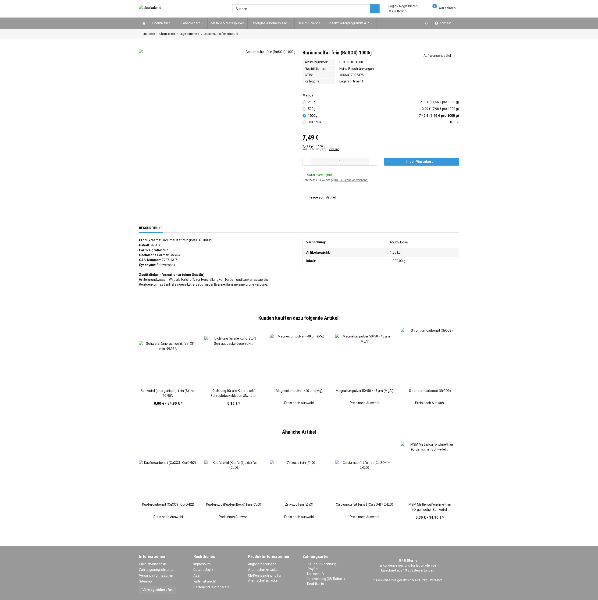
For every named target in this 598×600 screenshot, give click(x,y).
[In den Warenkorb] (142, 47)
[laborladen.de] (150, 8)
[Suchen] (375, 9)
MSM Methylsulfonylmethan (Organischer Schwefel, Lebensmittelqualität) (430, 507)
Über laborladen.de (153, 564)
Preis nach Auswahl (299, 403)
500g (383, 109)
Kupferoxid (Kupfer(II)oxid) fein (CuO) (233, 504)
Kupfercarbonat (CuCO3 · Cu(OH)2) (168, 504)
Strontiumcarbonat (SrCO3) (430, 391)
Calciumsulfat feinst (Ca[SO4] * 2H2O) (364, 504)
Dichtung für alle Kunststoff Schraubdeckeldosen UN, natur (233, 393)
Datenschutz (203, 570)
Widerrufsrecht (204, 581)
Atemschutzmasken (263, 570)
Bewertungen (424, 570)
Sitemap (145, 581)
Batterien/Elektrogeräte (211, 587)
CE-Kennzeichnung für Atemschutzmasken (264, 578)
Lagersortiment (351, 81)
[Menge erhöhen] (372, 161)
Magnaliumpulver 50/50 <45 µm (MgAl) (364, 391)
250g (383, 102)
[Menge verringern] (307, 161)
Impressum (202, 564)
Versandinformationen (156, 575)
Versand (334, 149)
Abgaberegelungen (262, 564)
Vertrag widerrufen (157, 590)
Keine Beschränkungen (356, 69)
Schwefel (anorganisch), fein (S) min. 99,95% (168, 393)
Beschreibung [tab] (151, 228)
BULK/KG (383, 122)
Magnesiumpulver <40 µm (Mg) (299, 391)
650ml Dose (399, 242)
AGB (196, 575)
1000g (383, 115)
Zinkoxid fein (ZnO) (299, 504)
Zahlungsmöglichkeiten (156, 570)
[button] (403, 9)
